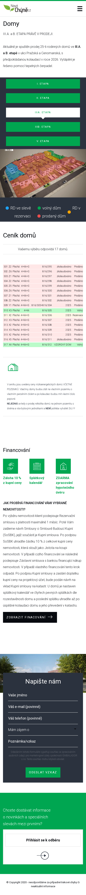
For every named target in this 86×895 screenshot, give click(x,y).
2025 (68, 305)
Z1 (10, 276)
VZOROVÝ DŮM (62, 344)
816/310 (47, 334)
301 (6, 266)
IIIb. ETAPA (43, 126)
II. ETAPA (43, 97)
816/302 (47, 300)
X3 (10, 310)
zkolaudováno (64, 266)
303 (6, 276)
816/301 (47, 295)
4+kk (26, 310)
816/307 (47, 320)
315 (6, 334)
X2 (10, 315)
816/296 (47, 271)
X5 (10, 339)
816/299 (47, 285)
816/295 (47, 266)
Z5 (10, 285)
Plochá (16, 266)
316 (6, 339)
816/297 (47, 276)
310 (6, 310)
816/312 (47, 344)
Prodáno (78, 266)
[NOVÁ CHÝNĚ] (17, 8)
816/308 (47, 324)
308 (6, 300)
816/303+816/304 (42, 305)
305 (6, 285)
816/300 (47, 290)
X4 (10, 344)
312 (6, 320)
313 (6, 324)
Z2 (10, 266)
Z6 (10, 271)
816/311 (47, 339)
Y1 (10, 305)
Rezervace (78, 315)
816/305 (47, 310)
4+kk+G (25, 305)
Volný (80, 310)
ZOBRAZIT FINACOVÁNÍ (26, 617)
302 (6, 271)
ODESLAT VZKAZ (43, 772)
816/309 (47, 329)
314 (6, 329)
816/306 (47, 315)
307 (6, 295)
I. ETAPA (43, 83)
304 (6, 281)
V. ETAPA (43, 141)
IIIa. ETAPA (43, 112)
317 (6, 344)
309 (6, 305)
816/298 (47, 281)
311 (6, 315)
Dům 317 (9, 150)
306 (6, 290)
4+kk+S (25, 266)
